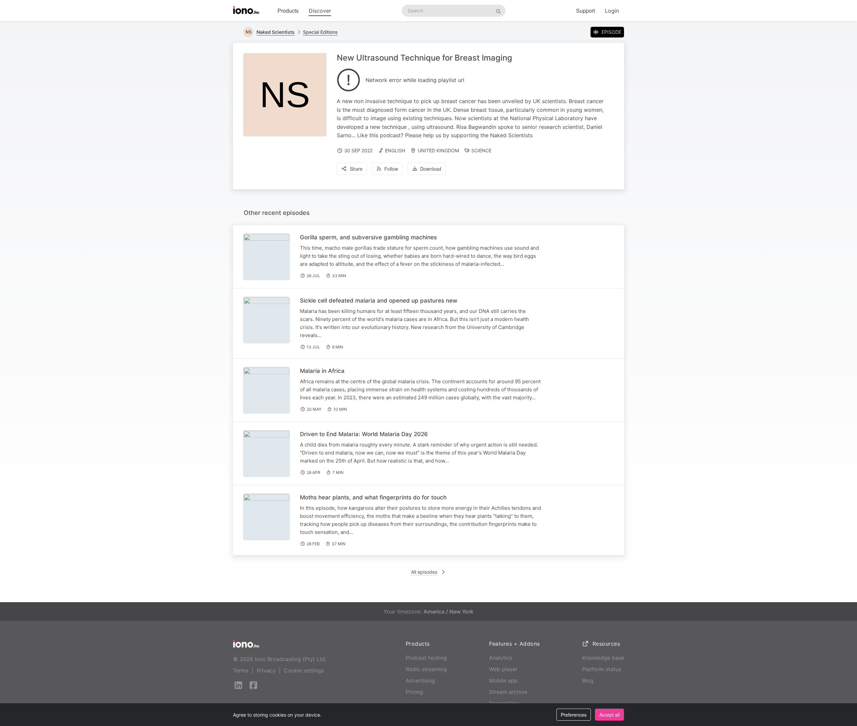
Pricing (414, 692)
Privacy (266, 670)
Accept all (609, 714)
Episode (611, 32)
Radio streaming (426, 669)
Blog (588, 680)
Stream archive (508, 692)
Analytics (500, 657)
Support (585, 10)
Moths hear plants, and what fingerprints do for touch (373, 497)
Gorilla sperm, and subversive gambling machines (368, 237)
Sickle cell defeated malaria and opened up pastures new (378, 300)
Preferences (574, 714)
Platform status (601, 669)
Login (612, 10)
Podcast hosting (426, 657)
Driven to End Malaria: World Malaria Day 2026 (364, 434)
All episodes (424, 572)
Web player (503, 669)
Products (288, 10)
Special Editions (320, 32)
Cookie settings (304, 670)
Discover (320, 10)
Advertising (420, 680)
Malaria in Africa (322, 371)
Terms (240, 670)
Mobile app (503, 680)
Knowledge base (603, 657)
